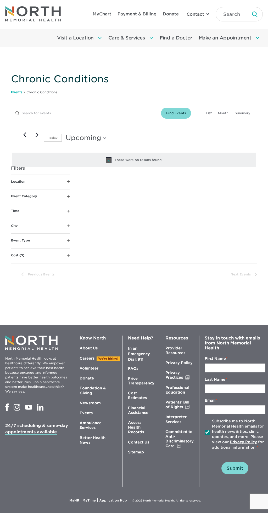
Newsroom (90, 403)
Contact (195, 14)
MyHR (75, 500)
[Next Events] (37, 135)
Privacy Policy (179, 363)
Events (16, 92)
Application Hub (113, 500)
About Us (89, 348)
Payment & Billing (137, 13)
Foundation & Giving (93, 390)
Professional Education (177, 389)
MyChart (102, 13)
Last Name (215, 379)
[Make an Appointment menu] (257, 38)
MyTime (90, 500)
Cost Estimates (137, 395)
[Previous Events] (24, 135)
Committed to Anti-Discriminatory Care (179, 439)
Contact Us (138, 442)
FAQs (133, 368)
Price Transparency (141, 380)
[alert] (134, 160)
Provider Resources (175, 350)
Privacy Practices (179, 375)
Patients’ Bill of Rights (179, 404)
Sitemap (136, 452)
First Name (215, 358)
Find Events (176, 113)
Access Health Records (136, 427)
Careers (87, 358)
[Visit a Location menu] (100, 38)
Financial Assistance (138, 410)
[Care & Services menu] (151, 38)
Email (210, 400)
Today (53, 138)
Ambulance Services (91, 425)
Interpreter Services (176, 419)
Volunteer (89, 368)
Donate (171, 13)
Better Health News (92, 440)
